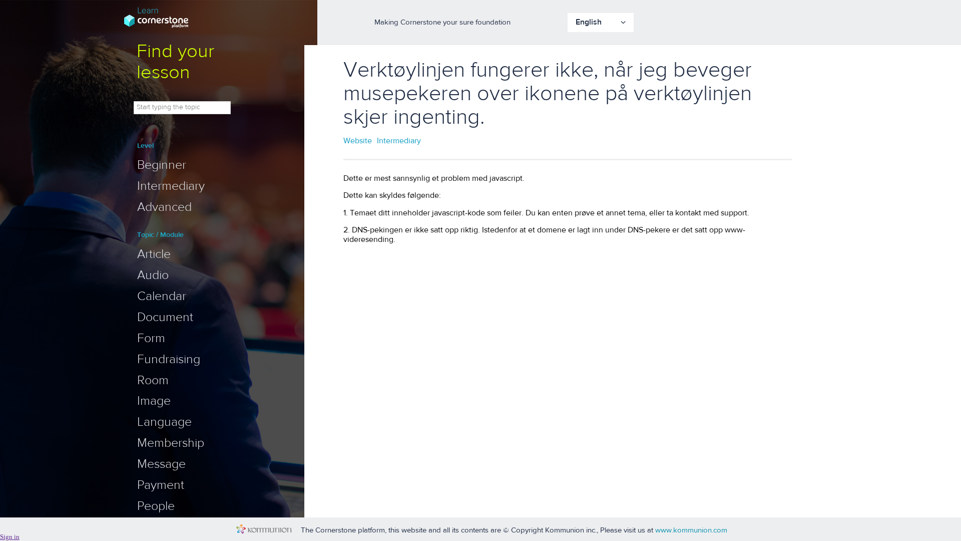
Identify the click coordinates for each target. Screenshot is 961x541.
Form (151, 338)
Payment (160, 484)
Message (161, 463)
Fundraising (168, 359)
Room (153, 380)
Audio (153, 275)
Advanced (164, 206)
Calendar (161, 296)
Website (357, 140)
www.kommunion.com (691, 529)
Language (164, 421)
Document (165, 317)
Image (154, 400)
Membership (170, 442)
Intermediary (171, 185)
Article (154, 253)
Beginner (161, 164)
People (156, 505)
